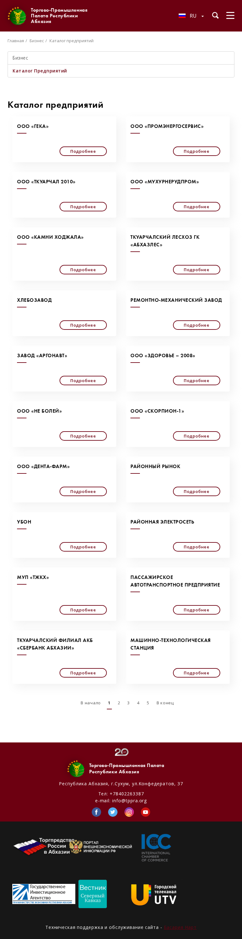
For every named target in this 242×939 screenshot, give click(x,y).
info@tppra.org (129, 801)
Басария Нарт (180, 927)
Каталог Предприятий (40, 71)
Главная (16, 40)
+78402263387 (127, 794)
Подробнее (83, 151)
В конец (165, 703)
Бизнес (37, 40)
